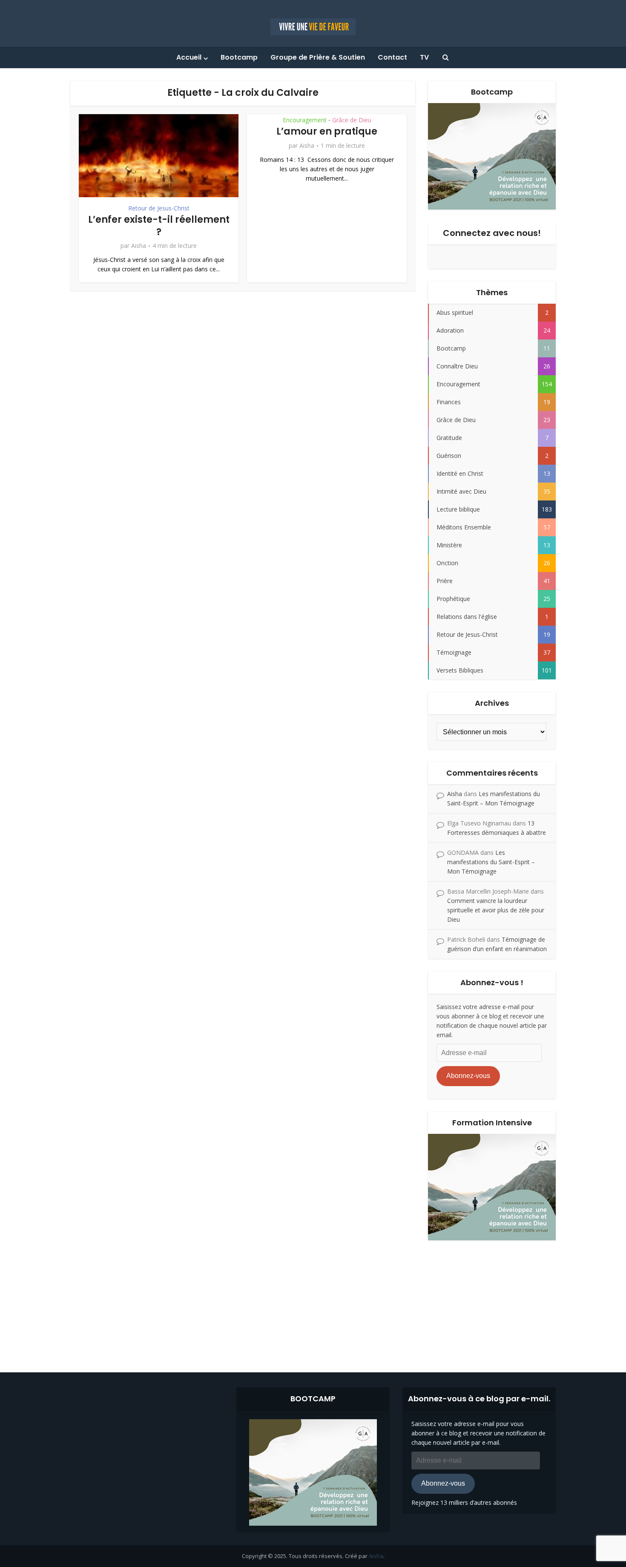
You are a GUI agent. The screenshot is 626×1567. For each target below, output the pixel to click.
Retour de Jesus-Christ (159, 208)
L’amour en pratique (326, 131)
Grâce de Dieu (351, 120)
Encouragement (305, 120)
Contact (392, 57)
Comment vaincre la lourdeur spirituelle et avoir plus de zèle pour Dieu (495, 910)
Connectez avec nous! (492, 233)
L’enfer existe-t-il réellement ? (159, 226)
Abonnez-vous (468, 1075)
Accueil (188, 57)
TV (424, 57)
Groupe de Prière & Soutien (317, 57)
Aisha (138, 246)
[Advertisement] (313, 1300)
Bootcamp (239, 57)
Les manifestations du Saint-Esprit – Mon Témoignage (491, 861)
